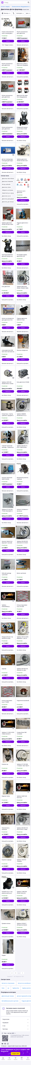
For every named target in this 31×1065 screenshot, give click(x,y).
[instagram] (8, 1044)
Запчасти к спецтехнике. (8, 983)
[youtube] (2, 1044)
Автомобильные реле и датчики (10, 1001)
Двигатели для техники (8, 996)
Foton (3, 988)
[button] (8, 41)
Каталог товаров (5, 6)
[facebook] (5, 1044)
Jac (8, 988)
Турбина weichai (26, 988)
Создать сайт (15, 1053)
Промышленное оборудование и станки (21, 6)
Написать (23, 136)
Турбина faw (15, 988)
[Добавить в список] (13, 27)
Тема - (7, 1033)
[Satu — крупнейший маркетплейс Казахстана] (2, 2)
